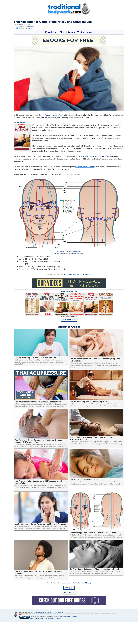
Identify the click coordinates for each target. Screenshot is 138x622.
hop (63, 32)
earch (72, 32)
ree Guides (51, 32)
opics (81, 32)
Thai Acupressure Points (54, 115)
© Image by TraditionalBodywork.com (69, 251)
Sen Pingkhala (98, 156)
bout (89, 32)
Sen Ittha (82, 156)
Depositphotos (78, 253)
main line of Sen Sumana (84, 166)
